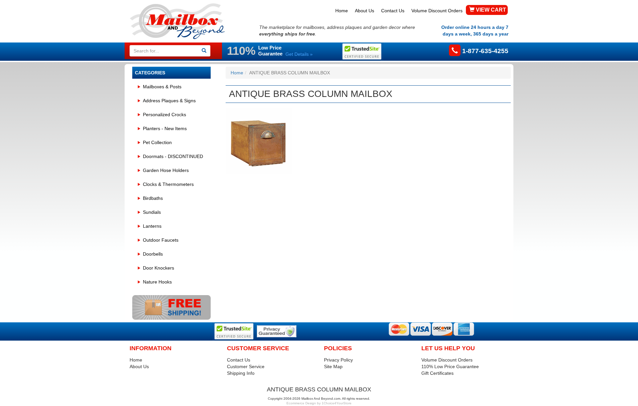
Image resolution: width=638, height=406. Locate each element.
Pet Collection (157, 142)
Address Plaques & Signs (169, 100)
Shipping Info (241, 373)
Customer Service (246, 366)
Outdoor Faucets (160, 240)
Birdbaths (153, 198)
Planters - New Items (165, 128)
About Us (364, 10)
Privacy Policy (338, 360)
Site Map (333, 366)
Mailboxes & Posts (162, 86)
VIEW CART (490, 10)
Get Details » (299, 54)
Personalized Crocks (164, 114)
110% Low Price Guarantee (450, 366)
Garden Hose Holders (166, 170)
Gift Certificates (437, 373)
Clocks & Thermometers (168, 184)
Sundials (152, 212)
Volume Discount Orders (437, 10)
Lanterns (152, 226)
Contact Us (392, 10)
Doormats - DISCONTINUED (173, 156)
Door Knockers (158, 268)
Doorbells (153, 254)
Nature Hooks (157, 281)
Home (341, 10)
